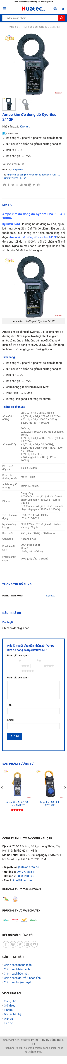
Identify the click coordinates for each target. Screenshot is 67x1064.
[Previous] (7, 64)
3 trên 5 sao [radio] (15, 665)
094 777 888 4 (25, 871)
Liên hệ (8, 1023)
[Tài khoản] (63, 8)
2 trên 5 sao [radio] (29, 660)
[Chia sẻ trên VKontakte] (25, 185)
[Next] (59, 64)
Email (10, 719)
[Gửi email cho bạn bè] (17, 185)
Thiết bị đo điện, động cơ (34, 27)
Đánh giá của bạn (18, 655)
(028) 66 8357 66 (28, 867)
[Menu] (4, 9)
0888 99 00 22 (25, 876)
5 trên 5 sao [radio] (15, 671)
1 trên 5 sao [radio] (12, 660)
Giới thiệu (9, 1005)
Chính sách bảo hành (17, 969)
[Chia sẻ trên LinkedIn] (29, 185)
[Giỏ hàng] (55, 8)
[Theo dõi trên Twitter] (20, 944)
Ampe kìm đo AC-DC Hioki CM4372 (17, 804)
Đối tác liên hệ (12, 1014)
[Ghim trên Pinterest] (21, 185)
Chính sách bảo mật (16, 973)
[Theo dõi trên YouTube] (34, 944)
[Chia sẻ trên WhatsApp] (4, 185)
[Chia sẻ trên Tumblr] (34, 185)
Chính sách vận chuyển (18, 982)
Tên (9, 704)
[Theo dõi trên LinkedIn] (27, 944)
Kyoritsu (25, 126)
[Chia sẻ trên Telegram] (38, 185)
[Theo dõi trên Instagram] (13, 944)
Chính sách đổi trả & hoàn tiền (22, 978)
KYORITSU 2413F (17, 178)
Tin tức (8, 1010)
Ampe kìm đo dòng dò (17, 174)
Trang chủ (12, 27)
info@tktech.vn (22, 880)
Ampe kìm (55, 27)
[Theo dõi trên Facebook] (6, 944)
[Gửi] (61, 18)
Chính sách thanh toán (18, 964)
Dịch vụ (8, 1018)
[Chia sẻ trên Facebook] (8, 185)
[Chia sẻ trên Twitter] (12, 185)
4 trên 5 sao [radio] (37, 665)
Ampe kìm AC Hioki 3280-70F (50, 804)
